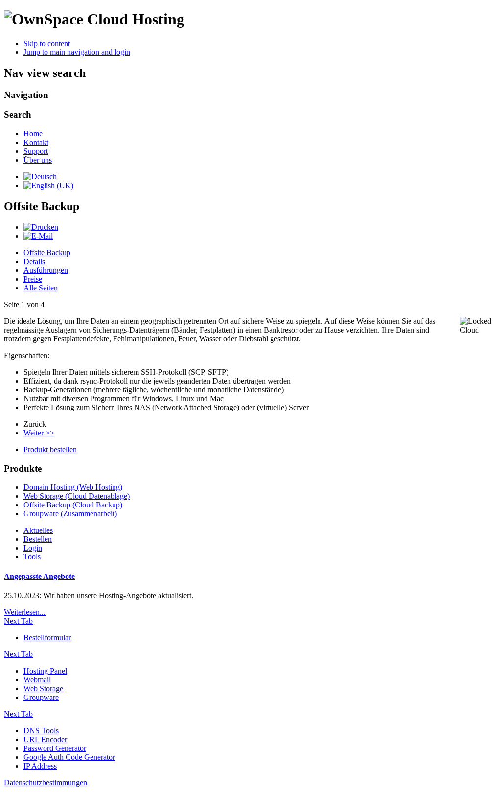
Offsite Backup (46, 252)
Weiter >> (38, 433)
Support (35, 151)
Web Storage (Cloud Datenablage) (76, 496)
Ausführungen (45, 270)
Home (33, 133)
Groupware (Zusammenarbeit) (70, 513)
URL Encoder (45, 739)
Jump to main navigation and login (76, 52)
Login (32, 548)
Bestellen (37, 539)
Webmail (37, 679)
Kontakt (35, 142)
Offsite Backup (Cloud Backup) (72, 505)
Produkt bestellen (50, 449)
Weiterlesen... (25, 612)
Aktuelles (38, 530)
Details (34, 261)
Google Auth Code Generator (69, 757)
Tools (32, 557)
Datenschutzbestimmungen (45, 782)
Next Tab (18, 621)
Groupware (41, 697)
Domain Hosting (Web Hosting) (72, 487)
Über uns (37, 160)
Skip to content (46, 43)
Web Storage (43, 688)
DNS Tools (41, 730)
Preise (32, 279)
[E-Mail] (38, 236)
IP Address (40, 766)
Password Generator (54, 748)
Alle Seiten (40, 288)
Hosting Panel (45, 671)
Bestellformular (47, 637)
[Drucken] (40, 227)
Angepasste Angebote (39, 576)
